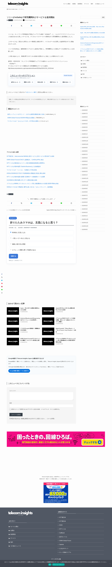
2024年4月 (85, 205)
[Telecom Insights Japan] (18, 3)
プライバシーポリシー (58, 564)
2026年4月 (85, 123)
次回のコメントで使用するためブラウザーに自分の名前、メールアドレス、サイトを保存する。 (36, 409)
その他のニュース (87, 77)
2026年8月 (85, 110)
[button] (11, 25)
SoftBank (62, 533)
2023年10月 (85, 226)
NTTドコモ (62, 529)
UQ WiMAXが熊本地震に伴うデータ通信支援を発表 (22, 180)
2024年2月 (85, 212)
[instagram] (56, 559)
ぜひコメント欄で (31, 92)
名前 (10, 403)
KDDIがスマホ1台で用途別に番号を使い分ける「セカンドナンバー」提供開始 (30, 187)
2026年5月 (85, 120)
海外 (83, 74)
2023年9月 (85, 229)
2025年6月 (85, 158)
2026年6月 (85, 117)
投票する (13, 256)
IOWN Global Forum (65, 540)
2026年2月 (85, 130)
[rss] (58, 559)
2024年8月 (85, 192)
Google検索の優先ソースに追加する (19, 370)
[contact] (60, 559)
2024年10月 (85, 185)
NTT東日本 (62, 517)
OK (50, 564)
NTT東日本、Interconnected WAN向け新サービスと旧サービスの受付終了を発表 (30, 156)
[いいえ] (110, 563)
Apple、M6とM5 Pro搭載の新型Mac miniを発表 (92, 32)
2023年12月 (85, 219)
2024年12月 (85, 178)
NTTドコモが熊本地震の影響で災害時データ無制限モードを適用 (26, 176)
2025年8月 (85, 151)
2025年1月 (85, 175)
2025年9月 (85, 147)
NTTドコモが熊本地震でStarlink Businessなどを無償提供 (24, 166)
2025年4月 (85, 164)
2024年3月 (85, 209)
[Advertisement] (41, 136)
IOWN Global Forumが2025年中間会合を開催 (20, 117)
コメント (12, 390)
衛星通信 (84, 67)
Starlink (61, 544)
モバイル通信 (85, 60)
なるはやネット (63, 548)
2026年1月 (85, 134)
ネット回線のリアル (65, 552)
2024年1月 (85, 215)
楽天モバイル (63, 536)
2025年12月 (85, 137)
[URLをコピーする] (71, 25)
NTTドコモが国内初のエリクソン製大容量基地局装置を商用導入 (26, 163)
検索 (103, 17)
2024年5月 (85, 202)
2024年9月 (85, 188)
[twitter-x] (54, 559)
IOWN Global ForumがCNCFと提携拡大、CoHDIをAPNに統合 (25, 159)
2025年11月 (85, 140)
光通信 (84, 64)
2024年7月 (85, 195)
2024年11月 (85, 181)
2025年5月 (85, 161)
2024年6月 (85, 198)
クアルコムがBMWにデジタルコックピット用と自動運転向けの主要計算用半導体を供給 (33, 183)
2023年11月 (85, 222)
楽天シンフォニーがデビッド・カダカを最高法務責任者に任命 (25, 114)
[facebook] (52, 559)
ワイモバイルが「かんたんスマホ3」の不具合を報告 (22, 121)
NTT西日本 (62, 521)
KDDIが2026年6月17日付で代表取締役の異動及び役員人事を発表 (26, 173)
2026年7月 (85, 113)
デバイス (10, 20)
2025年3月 (85, 168)
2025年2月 (85, 171)
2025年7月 (85, 154)
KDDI (60, 525)
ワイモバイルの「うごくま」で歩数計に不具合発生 (22, 170)
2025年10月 (85, 144)
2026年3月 (85, 127)
